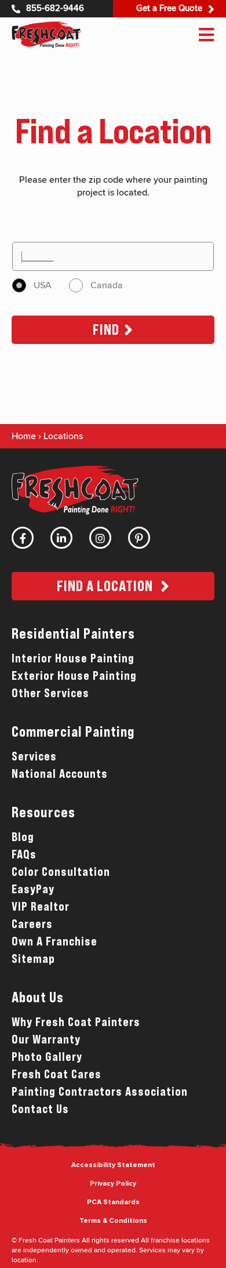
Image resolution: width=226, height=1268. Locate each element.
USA (43, 285)
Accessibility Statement (113, 1165)
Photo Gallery (47, 1056)
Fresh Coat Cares (56, 1074)
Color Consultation (61, 871)
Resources (43, 812)
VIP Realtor (41, 906)
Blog (23, 837)
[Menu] (206, 34)
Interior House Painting (73, 658)
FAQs (24, 854)
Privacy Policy (113, 1183)
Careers (32, 924)
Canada (106, 285)
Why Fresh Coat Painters (76, 1022)
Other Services (50, 693)
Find (106, 330)
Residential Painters (73, 634)
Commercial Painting (73, 732)
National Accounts (60, 773)
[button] (113, 586)
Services (34, 756)
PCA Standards (113, 1202)
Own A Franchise (54, 941)
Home (24, 436)
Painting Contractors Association (100, 1091)
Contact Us (40, 1109)
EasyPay (33, 889)
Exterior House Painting (74, 675)
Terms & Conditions (113, 1221)
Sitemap (33, 958)
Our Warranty (46, 1039)
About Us (38, 997)
